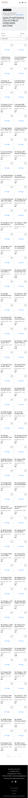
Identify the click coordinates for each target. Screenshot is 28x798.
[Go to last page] (20, 756)
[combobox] (10, 35)
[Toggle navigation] (25, 2)
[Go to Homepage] (5, 3)
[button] (7, 58)
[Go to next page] (18, 756)
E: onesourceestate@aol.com (18, 776)
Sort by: (3, 33)
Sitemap (14, 793)
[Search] (20, 2)
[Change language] (22, 2)
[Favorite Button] (11, 45)
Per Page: (22, 33)
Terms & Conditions (14, 788)
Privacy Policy (14, 790)
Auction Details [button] (19, 15)
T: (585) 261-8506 (6, 776)
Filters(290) (5, 38)
